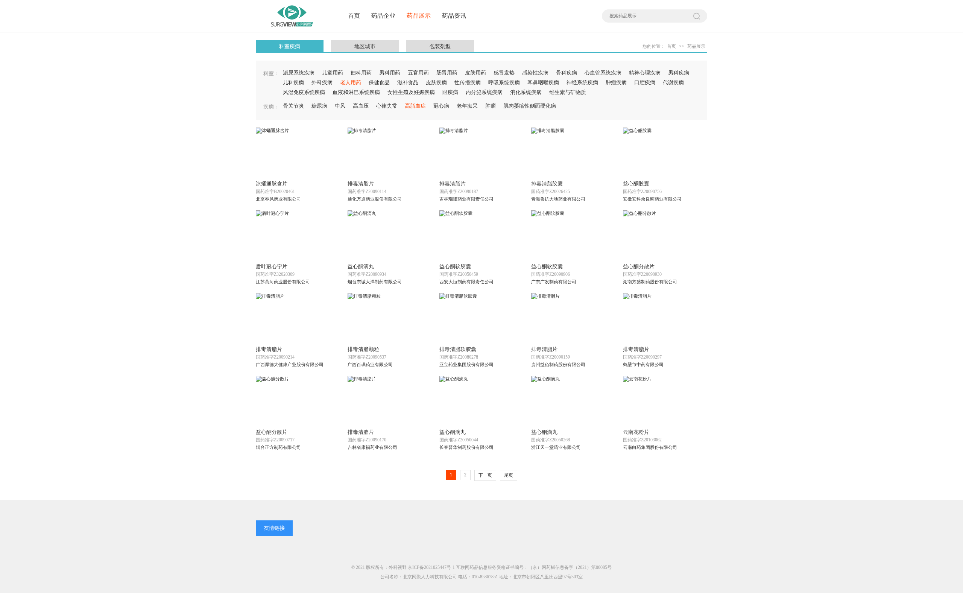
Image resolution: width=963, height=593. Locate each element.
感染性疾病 (535, 73)
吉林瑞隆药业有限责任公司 (466, 199)
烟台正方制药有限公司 (278, 447)
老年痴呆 (467, 106)
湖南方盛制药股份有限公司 (650, 281)
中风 (340, 106)
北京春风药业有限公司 (278, 199)
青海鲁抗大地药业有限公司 (558, 199)
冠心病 (441, 106)
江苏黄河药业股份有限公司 (283, 281)
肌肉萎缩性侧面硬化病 (529, 106)
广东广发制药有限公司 (553, 281)
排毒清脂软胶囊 (457, 349)
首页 (354, 15)
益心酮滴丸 (361, 266)
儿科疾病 (293, 82)
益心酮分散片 (639, 266)
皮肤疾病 (436, 82)
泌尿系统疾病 (298, 73)
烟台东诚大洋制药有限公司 (375, 281)
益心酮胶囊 (636, 184)
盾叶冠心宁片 (271, 266)
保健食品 (379, 82)
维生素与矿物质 (567, 92)
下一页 (485, 475)
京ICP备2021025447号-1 (431, 567)
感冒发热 (504, 73)
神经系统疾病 (582, 82)
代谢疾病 (673, 82)
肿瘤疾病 (616, 82)
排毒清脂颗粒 (363, 349)
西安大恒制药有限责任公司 (466, 281)
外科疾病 (322, 82)
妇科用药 (361, 73)
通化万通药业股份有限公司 (375, 199)
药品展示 (419, 15)
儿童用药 (332, 73)
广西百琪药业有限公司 (370, 364)
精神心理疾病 (645, 73)
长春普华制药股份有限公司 (466, 447)
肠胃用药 (446, 73)
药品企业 (383, 15)
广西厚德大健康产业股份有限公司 (290, 364)
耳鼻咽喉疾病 (543, 82)
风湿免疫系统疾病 (304, 92)
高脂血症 (415, 106)
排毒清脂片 (361, 184)
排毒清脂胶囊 (547, 184)
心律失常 (386, 106)
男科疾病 (678, 73)
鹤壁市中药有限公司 (643, 364)
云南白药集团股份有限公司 (650, 447)
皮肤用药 (475, 73)
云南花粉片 (636, 432)
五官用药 (418, 73)
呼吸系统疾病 (504, 82)
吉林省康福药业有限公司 (372, 447)
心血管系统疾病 (603, 73)
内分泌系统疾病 (484, 92)
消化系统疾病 (526, 92)
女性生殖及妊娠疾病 (411, 92)
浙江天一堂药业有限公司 (556, 447)
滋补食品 (407, 82)
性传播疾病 (467, 82)
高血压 (361, 106)
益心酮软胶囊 (455, 266)
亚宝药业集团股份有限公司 (466, 364)
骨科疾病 (566, 73)
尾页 (508, 475)
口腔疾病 (644, 82)
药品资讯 (454, 15)
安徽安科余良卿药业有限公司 (652, 199)
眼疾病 (450, 92)
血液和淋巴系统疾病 (356, 92)
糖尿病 (319, 106)
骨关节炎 (293, 106)
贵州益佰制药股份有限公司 (558, 364)
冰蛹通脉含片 (271, 184)
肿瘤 (490, 106)
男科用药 (389, 73)
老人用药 (350, 82)
